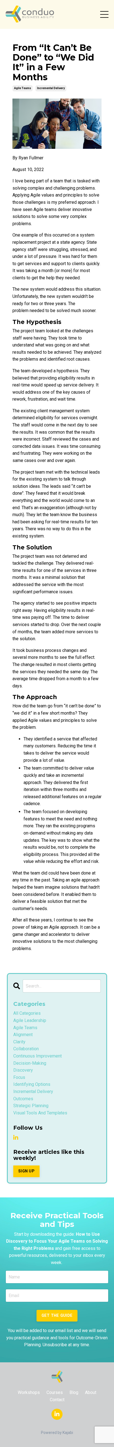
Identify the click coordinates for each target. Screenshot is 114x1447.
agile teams (22, 88)
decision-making (29, 1063)
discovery (23, 1070)
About (90, 1392)
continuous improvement (37, 1056)
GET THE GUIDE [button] (57, 1315)
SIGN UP (26, 1171)
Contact (57, 1399)
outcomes (23, 1098)
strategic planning (30, 1105)
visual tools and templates (40, 1113)
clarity (19, 1041)
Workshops (29, 1392)
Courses (54, 1392)
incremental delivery (51, 88)
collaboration (26, 1048)
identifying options (31, 1084)
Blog (73, 1392)
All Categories (27, 1013)
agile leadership (29, 1020)
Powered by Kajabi (57, 1432)
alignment (23, 1034)
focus (19, 1077)
